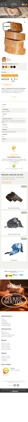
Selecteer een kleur (7, 64)
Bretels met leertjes (5, 344)
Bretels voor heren (5, 343)
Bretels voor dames (5, 347)
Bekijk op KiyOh (14, 169)
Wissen (3, 69)
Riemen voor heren (5, 356)
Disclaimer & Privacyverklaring (7, 335)
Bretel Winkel (8, 16)
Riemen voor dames (5, 357)
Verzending (3, 320)
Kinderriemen (4, 359)
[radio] (3, 67)
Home (2, 16)
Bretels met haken (5, 346)
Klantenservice (4, 322)
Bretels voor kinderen (6, 349)
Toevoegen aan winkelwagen (10, 75)
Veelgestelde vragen (6, 325)
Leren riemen (4, 360)
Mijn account (4, 332)
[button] (6, 85)
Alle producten (6, 182)
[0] (25, 5)
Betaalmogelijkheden (6, 323)
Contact (3, 319)
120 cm (3, 141)
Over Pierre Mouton (5, 333)
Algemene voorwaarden (6, 336)
